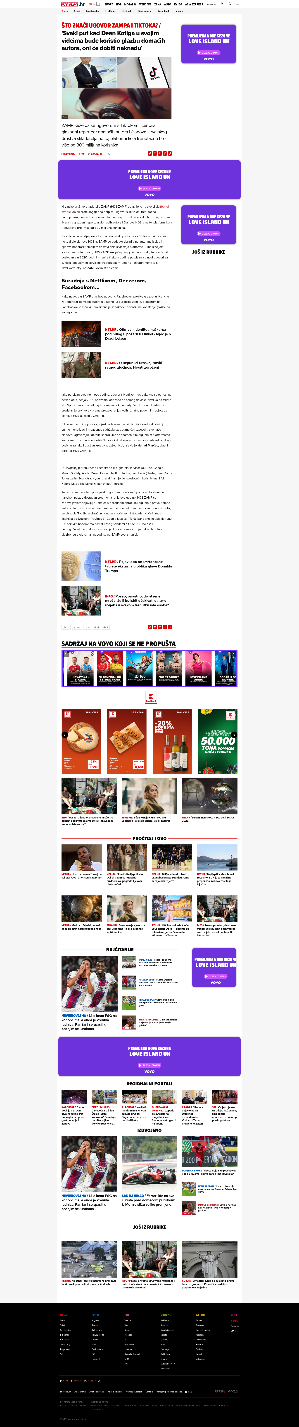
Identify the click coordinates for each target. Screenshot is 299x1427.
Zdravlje (164, 1358)
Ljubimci (164, 1339)
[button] (66, 654)
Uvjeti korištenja (96, 1391)
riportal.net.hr (166, 1405)
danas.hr (96, 154)
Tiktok (105, 627)
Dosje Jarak (163, 11)
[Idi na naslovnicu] (95, 7)
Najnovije (235, 1325)
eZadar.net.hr (210, 1405)
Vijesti (65, 11)
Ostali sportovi (97, 1349)
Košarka (95, 1339)
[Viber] (165, 153)
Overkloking (201, 1339)
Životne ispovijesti (168, 1363)
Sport (109, 4)
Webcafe (145, 4)
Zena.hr (73, 1405)
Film (126, 1325)
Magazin (130, 4)
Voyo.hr (83, 1405)
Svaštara (199, 1349)
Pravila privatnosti (134, 1391)
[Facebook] (150, 153)
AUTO (167, 4)
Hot (118, 4)
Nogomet (96, 1320)
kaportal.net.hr (130, 1405)
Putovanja (165, 1349)
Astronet (199, 1320)
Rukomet (95, 1325)
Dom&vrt (164, 1325)
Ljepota (164, 1334)
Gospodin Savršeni (132, 1354)
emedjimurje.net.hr (99, 1405)
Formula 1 (96, 1358)
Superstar (128, 1349)
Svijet (77, 11)
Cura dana (200, 1325)
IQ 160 (178, 4)
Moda (163, 1344)
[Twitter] (155, 153)
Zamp (87, 627)
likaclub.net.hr (97, 1409)
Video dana (200, 1358)
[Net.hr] (233, 1392)
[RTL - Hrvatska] (219, 1392)
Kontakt (149, 1391)
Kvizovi (199, 1354)
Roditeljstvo (165, 1354)
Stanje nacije (144, 11)
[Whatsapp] (160, 153)
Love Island (129, 1344)
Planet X (199, 1344)
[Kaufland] (149, 698)
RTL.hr (63, 1405)
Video (234, 1320)
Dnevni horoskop (203, 1329)
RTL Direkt (127, 11)
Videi (96, 627)
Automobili (165, 1368)
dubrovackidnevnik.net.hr (188, 1405)
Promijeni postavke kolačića (169, 1391)
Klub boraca (97, 1329)
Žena (157, 4)
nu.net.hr (223, 1405)
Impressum (65, 1391)
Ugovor (77, 627)
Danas (64, 1315)
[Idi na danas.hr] (73, 4)
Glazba (66, 627)
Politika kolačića (114, 1391)
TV (125, 1339)
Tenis (94, 1344)
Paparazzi (128, 1334)
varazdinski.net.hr (148, 1405)
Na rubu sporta (98, 1334)
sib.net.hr (116, 1405)
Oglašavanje (80, 1391)
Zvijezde (127, 1320)
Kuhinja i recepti (167, 1329)
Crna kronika (92, 11)
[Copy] (170, 153)
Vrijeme (179, 11)
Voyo (126, 1363)
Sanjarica (234, 1330)
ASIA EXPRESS (194, 4)
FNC (93, 1354)
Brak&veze (165, 1320)
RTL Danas (110, 11)
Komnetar (200, 1334)
